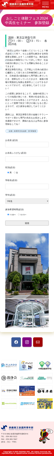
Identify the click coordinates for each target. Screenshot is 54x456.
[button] (45, 5)
